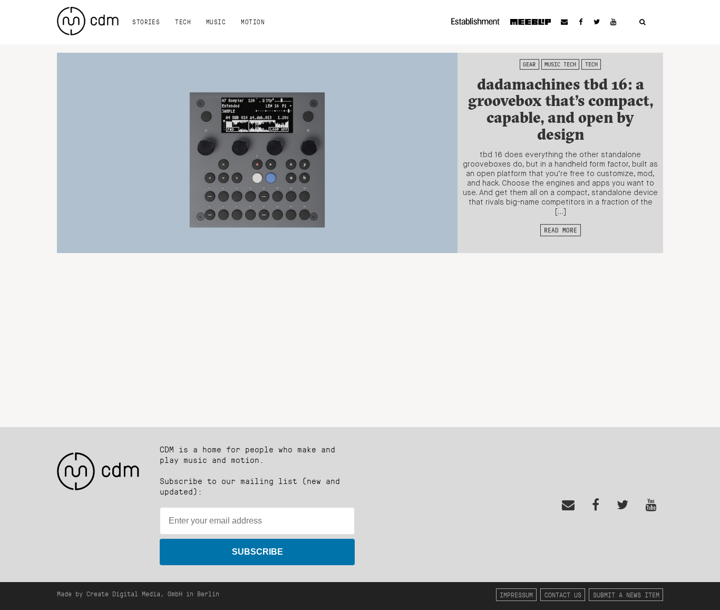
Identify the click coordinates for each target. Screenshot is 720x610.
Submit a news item (626, 594)
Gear (529, 64)
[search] (642, 22)
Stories (146, 21)
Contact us (562, 594)
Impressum (516, 594)
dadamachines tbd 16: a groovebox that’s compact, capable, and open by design (560, 109)
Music (216, 21)
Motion (253, 21)
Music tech (560, 64)
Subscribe (257, 551)
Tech (183, 21)
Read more (560, 230)
